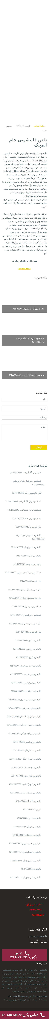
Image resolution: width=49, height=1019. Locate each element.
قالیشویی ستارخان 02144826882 (27, 750)
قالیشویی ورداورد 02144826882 (27, 649)
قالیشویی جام (14, 996)
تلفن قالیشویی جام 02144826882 (27, 493)
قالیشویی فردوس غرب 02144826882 (25, 708)
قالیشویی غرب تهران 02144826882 (26, 877)
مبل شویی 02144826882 (31, 581)
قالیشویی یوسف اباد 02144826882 (26, 767)
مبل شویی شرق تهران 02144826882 (25, 598)
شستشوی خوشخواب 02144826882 (26, 615)
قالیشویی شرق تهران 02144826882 (26, 860)
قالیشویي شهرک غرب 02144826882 (25, 784)
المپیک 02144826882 (32, 809)
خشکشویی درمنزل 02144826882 (27, 606)
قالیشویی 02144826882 (31, 869)
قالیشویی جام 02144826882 (29, 556)
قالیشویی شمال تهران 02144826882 (25, 852)
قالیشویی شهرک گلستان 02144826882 (24, 716)
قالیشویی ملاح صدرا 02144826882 (26, 776)
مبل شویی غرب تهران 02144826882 (25, 623)
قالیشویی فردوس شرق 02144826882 (25, 699)
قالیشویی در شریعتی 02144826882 (26, 674)
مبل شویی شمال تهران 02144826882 (25, 589)
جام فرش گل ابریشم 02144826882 (26, 472)
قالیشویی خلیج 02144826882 (29, 640)
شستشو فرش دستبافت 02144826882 (24, 510)
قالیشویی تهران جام (38, 936)
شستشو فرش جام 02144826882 (27, 518)
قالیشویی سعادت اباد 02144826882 (26, 793)
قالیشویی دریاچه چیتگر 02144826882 (25, 733)
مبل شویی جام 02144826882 (29, 527)
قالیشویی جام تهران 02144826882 (26, 547)
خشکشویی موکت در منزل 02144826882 (23, 572)
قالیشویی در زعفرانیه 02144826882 (26, 666)
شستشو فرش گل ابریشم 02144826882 (24, 501)
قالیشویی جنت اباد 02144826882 (27, 835)
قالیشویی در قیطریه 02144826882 (26, 691)
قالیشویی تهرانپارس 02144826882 (26, 683)
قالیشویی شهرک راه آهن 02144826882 (24, 725)
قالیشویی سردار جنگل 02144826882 (25, 759)
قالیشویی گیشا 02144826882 (29, 801)
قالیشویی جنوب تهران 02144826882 (25, 843)
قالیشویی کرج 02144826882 (29, 657)
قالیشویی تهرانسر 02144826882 (27, 742)
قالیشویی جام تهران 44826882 (33, 9)
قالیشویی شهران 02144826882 (28, 826)
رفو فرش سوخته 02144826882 (27, 564)
